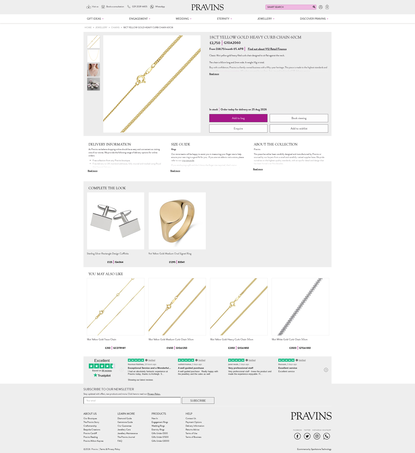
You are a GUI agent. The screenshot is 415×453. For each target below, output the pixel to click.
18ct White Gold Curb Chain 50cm (290, 339)
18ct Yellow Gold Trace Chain (101, 339)
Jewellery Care (124, 429)
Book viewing (298, 118)
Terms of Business (193, 437)
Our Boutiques (90, 418)
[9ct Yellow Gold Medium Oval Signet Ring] (177, 221)
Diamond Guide (125, 418)
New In (155, 418)
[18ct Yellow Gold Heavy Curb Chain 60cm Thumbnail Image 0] (152, 84)
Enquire (238, 128)
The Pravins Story (91, 422)
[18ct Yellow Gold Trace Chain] (115, 307)
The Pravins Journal (126, 437)
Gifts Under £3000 (160, 441)
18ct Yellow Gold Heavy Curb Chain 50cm (231, 339)
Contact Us (191, 418)
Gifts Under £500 (160, 433)
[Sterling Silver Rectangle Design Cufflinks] (115, 221)
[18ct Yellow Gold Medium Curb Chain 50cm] (177, 307)
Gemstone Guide (125, 422)
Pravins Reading (90, 437)
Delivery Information (195, 426)
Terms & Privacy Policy (110, 449)
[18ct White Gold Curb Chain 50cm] (300, 307)
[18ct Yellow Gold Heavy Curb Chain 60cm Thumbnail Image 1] (93, 56)
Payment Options (194, 422)
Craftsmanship (90, 426)
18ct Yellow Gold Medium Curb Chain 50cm (171, 339)
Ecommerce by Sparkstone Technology (314, 449)
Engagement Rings (160, 422)
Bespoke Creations (91, 429)
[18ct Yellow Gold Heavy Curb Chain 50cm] (239, 307)
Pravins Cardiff (90, 433)
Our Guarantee (124, 426)
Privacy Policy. (154, 394)
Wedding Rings (158, 426)
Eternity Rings (158, 429)
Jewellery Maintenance (128, 433)
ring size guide (188, 160)
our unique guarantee (229, 71)
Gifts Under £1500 (160, 437)
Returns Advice (192, 429)
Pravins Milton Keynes (93, 441)
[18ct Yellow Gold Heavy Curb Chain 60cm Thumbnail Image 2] (93, 70)
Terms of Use (191, 433)
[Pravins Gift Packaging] (93, 84)
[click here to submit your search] (314, 8)
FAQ (120, 441)
